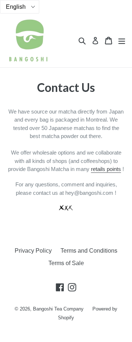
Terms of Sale (66, 263)
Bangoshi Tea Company (58, 309)
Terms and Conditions (88, 251)
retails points (106, 169)
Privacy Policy (33, 251)
